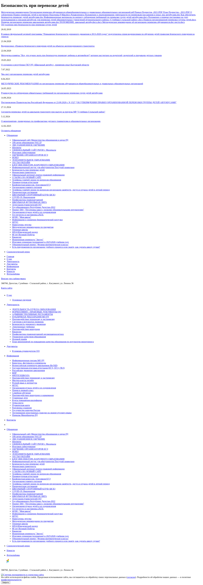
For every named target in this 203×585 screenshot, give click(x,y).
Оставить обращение (11, 130)
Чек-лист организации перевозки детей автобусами (25, 74)
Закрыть (5, 582)
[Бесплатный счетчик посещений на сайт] (22, 575)
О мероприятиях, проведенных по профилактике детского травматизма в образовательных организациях (51, 121)
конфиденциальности (11, 579)
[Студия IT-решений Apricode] (5, 565)
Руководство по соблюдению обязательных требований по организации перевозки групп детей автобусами (52, 93)
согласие (131, 577)
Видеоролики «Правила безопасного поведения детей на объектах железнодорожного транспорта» (48, 46)
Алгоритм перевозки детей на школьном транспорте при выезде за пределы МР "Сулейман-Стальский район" (53, 112)
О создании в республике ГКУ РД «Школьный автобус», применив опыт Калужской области (45, 65)
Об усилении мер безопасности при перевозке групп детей (29, 25)
